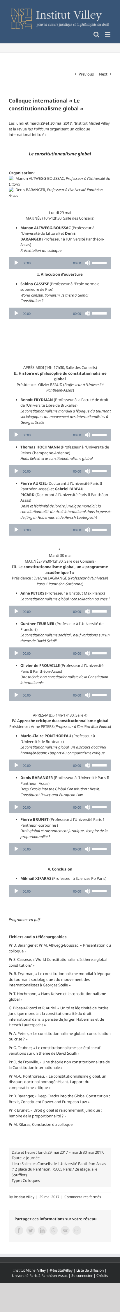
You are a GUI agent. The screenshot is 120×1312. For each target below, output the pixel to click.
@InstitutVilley (61, 1270)
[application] (60, 263)
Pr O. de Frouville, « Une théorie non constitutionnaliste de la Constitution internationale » (59, 1064)
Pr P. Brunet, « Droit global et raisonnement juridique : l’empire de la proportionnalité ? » (55, 1113)
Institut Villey (24, 1196)
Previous (86, 74)
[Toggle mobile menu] (108, 34)
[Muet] (87, 263)
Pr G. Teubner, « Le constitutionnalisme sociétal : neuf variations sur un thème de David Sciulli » (54, 1050)
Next (103, 74)
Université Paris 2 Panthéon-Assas (40, 1275)
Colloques (31, 1180)
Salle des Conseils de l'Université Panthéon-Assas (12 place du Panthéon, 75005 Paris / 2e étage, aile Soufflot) (59, 1169)
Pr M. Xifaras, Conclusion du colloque (41, 1124)
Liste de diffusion (90, 1270)
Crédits (102, 1275)
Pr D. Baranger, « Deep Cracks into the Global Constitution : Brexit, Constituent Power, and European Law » (59, 1098)
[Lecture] (16, 263)
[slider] (100, 262)
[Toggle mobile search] (96, 34)
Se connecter (82, 1275)
